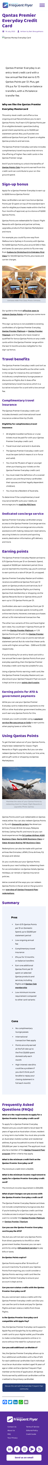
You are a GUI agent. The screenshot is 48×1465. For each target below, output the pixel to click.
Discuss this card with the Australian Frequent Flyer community (24, 1387)
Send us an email (24, 1457)
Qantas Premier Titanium (16, 1221)
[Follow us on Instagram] (25, 1449)
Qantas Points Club (11, 167)
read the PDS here (27, 504)
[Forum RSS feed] (40, 1449)
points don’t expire (30, 682)
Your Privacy (12, 1437)
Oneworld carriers (20, 824)
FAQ (9, 1434)
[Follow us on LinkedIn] (10, 1449)
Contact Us (11, 1426)
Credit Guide (31, 1434)
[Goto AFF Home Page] (17, 5)
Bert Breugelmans (36, 31)
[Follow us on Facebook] (17, 1449)
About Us (11, 1430)
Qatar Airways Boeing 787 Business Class (21, 842)
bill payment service (27, 1248)
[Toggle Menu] (42, 5)
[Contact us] (32, 1449)
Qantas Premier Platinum (13, 331)
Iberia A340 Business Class (29, 839)
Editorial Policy (32, 1430)
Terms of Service (32, 1426)
